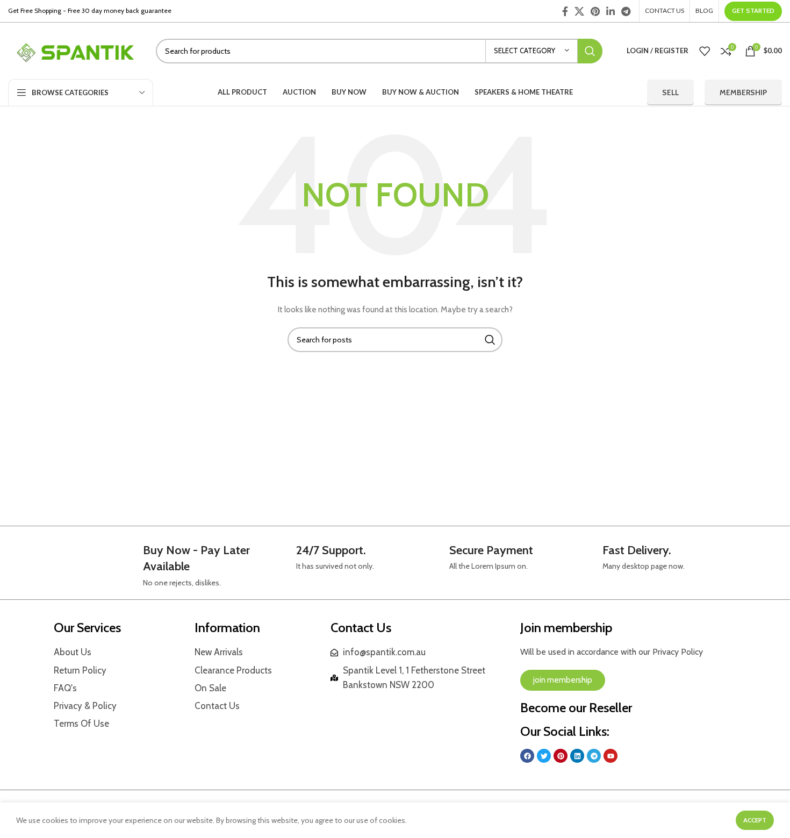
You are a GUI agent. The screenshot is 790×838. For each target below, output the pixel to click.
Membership (743, 92)
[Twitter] (544, 756)
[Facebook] (527, 756)
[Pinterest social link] (595, 11)
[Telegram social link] (626, 11)
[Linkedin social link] (610, 11)
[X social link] (579, 11)
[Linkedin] (577, 756)
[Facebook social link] (565, 11)
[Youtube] (610, 756)
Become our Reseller (576, 707)
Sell (670, 92)
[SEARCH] (590, 51)
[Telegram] (594, 756)
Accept (754, 820)
